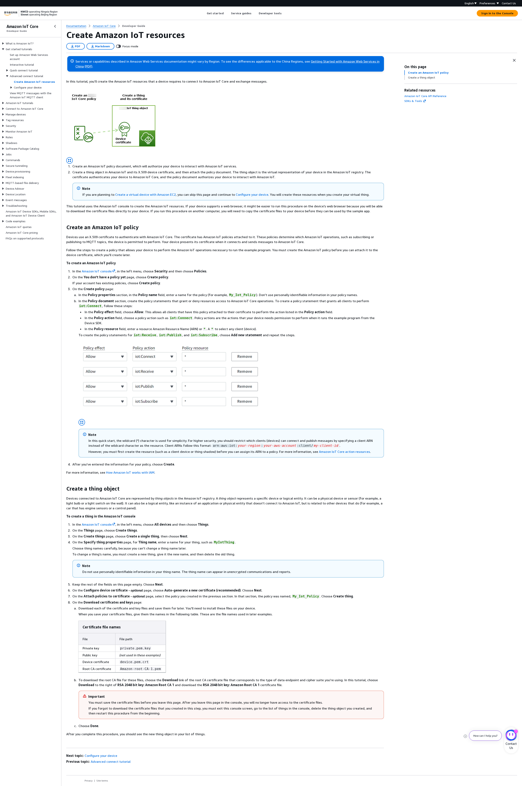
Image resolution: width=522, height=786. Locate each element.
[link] (133, 26)
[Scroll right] (284, 13)
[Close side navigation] (55, 26)
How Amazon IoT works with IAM (130, 472)
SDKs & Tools (413, 101)
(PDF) (88, 66)
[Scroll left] (203, 13)
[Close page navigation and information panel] (514, 60)
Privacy (89, 780)
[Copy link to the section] (63, 227)
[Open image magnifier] (69, 160)
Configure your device (252, 194)
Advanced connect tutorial (110, 761)
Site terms (102, 780)
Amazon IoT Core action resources (344, 452)
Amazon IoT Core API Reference (425, 96)
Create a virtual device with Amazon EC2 (145, 194)
